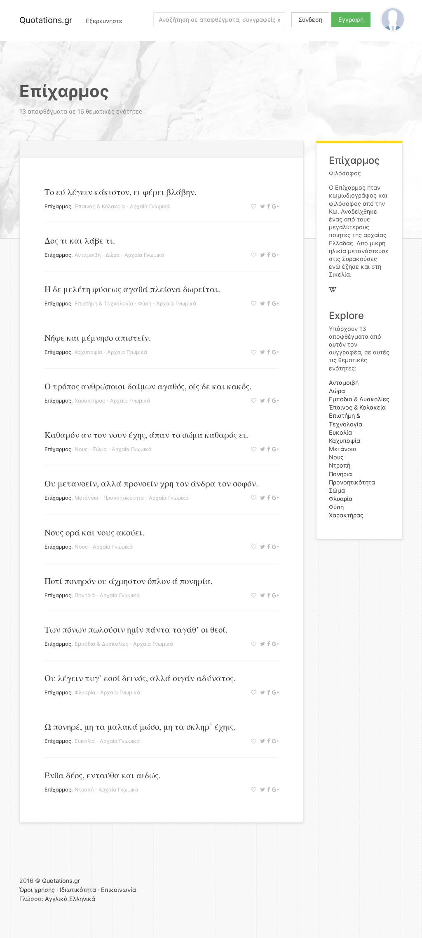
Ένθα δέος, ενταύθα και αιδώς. (103, 775)
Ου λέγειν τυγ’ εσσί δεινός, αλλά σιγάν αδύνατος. (140, 678)
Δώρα (113, 255)
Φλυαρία (85, 692)
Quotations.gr (45, 20)
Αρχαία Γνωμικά (150, 206)
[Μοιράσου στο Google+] (274, 206)
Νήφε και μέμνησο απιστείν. (98, 337)
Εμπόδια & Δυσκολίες (101, 644)
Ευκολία (85, 741)
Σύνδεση (310, 19)
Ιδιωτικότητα (78, 889)
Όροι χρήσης (37, 889)
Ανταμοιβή (88, 255)
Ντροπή (84, 790)
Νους (81, 449)
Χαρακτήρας (90, 401)
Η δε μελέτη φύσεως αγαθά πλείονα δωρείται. (132, 289)
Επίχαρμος (58, 206)
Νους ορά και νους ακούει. (94, 532)
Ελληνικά (82, 898)
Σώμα (100, 449)
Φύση (144, 303)
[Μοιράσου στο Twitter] (261, 206)
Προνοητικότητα (123, 498)
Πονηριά (85, 595)
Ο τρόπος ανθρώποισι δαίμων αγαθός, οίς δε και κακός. (148, 386)
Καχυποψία (88, 352)
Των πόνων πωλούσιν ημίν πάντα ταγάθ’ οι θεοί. (136, 629)
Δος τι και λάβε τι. (80, 240)
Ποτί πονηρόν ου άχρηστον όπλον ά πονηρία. (129, 581)
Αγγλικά (56, 898)
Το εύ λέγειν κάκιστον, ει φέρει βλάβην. (121, 192)
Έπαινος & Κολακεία (100, 206)
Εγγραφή (350, 19)
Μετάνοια (86, 498)
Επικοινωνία (118, 889)
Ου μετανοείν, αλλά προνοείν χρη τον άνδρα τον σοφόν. (151, 483)
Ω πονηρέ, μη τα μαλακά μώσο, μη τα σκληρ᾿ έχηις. (140, 726)
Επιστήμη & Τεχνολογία (104, 303)
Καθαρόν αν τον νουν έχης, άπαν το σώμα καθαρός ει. (146, 434)
